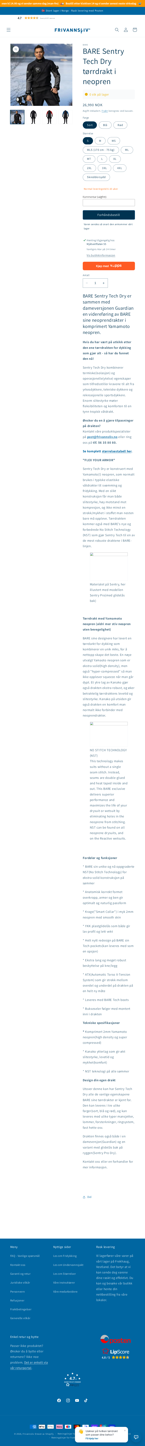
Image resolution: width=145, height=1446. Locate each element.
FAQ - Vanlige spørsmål (25, 1256)
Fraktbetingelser (20, 1309)
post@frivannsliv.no (102, 437)
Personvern (17, 1291)
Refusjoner (17, 1300)
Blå (105, 125)
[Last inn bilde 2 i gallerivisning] (33, 117)
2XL (89, 168)
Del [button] (89, 1197)
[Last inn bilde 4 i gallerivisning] (66, 117)
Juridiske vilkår (20, 1282)
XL (115, 159)
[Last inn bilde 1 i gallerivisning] (17, 117)
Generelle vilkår (20, 1318)
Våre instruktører (64, 1282)
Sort (90, 125)
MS (114, 141)
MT (89, 159)
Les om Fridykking (65, 1256)
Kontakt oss (18, 1265)
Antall (86, 275)
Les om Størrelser (64, 1274)
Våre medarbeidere (65, 1291)
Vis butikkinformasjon (101, 255)
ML (127, 150)
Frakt (105, 110)
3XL (104, 168)
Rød (120, 125)
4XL (119, 168)
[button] (44, 18)
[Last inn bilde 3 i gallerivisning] (49, 117)
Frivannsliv (28, 1433)
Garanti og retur (20, 1274)
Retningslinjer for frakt (63, 1437)
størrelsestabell (114, 451)
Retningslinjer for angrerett (72, 1433)
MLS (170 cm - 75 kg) (101, 150)
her (128, 451)
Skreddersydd (96, 177)
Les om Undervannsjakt (68, 1265)
